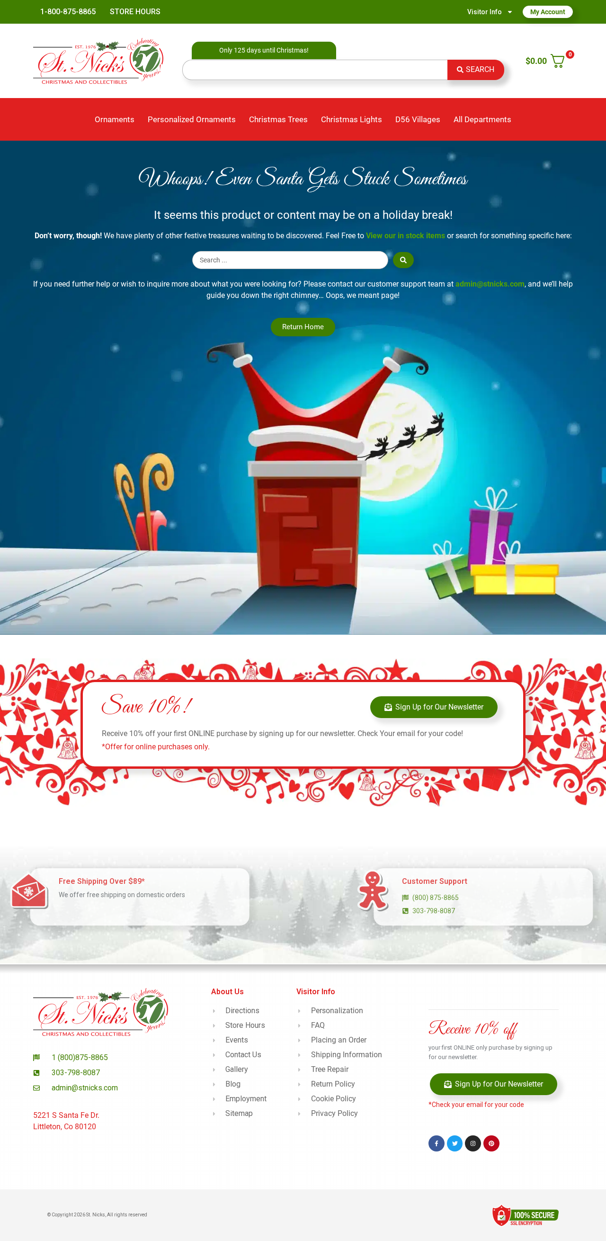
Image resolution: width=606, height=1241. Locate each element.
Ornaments (114, 119)
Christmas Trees (278, 119)
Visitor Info (484, 12)
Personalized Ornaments (192, 119)
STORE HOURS (135, 11)
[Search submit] (403, 260)
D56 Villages (417, 119)
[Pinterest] (491, 1143)
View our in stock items (405, 235)
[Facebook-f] (436, 1143)
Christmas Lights (351, 119)
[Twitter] (455, 1143)
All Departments (482, 119)
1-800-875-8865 (68, 11)
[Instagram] (473, 1143)
